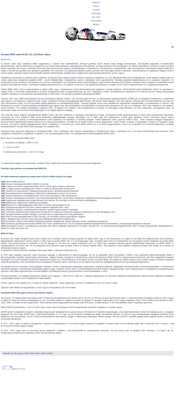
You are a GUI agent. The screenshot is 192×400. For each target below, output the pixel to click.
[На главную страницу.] (96, 34)
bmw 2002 (13, 353)
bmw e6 (20, 353)
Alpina (50, 353)
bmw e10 (6, 353)
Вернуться (6, 59)
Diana (43, 353)
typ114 (27, 353)
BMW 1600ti (35, 353)
